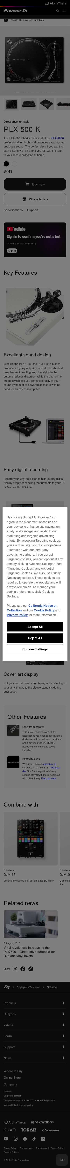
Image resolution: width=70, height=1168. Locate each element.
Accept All (35, 626)
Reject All (35, 638)
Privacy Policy (17, 615)
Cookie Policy (44, 610)
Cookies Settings (35, 649)
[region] (35, 584)
